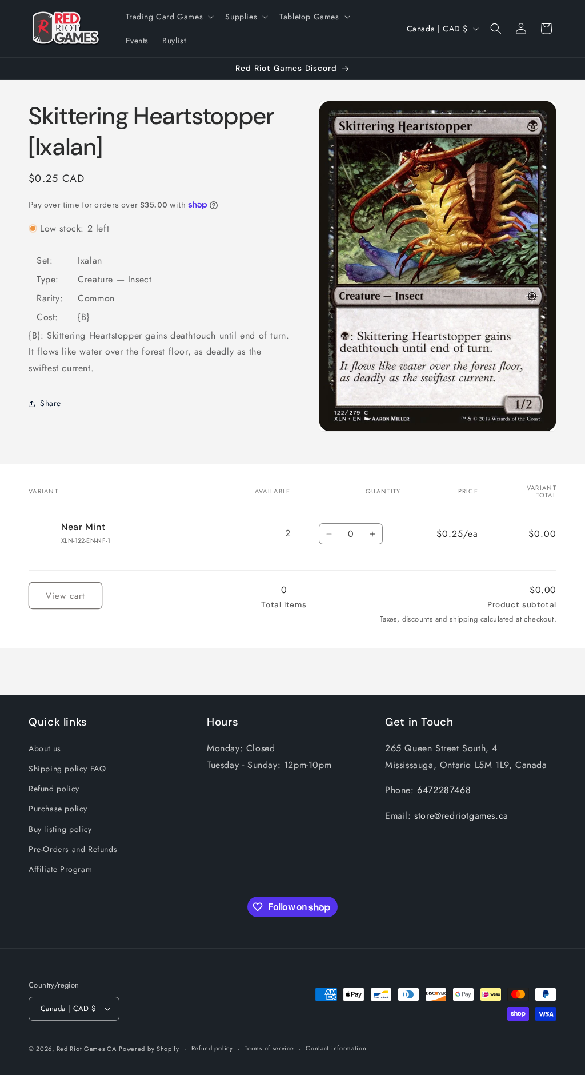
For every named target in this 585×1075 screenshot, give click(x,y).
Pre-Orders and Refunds (73, 849)
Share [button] (50, 403)
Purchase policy (58, 808)
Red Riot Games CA (87, 1048)
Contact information (336, 1048)
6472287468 (444, 790)
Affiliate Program (60, 869)
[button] (169, 17)
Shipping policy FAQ (67, 768)
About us (45, 748)
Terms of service (269, 1048)
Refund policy (54, 788)
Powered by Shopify (149, 1048)
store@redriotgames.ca (461, 815)
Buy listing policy (60, 829)
